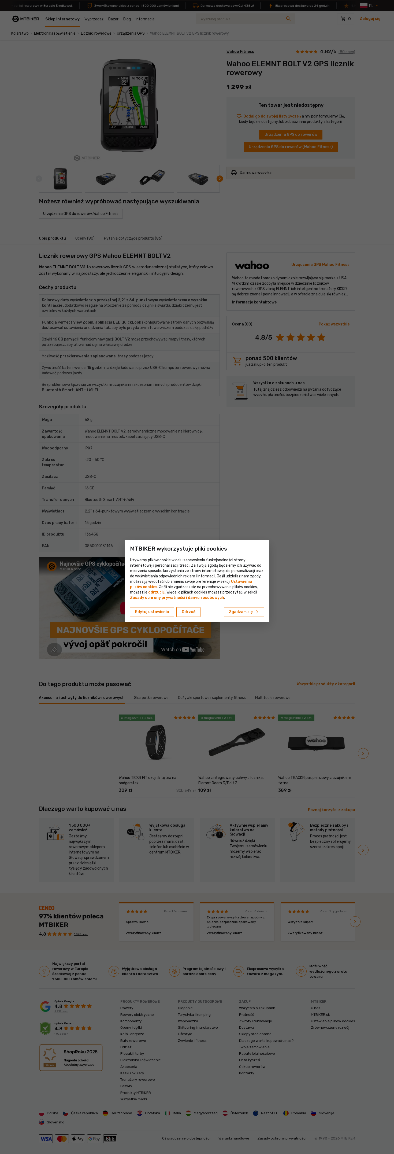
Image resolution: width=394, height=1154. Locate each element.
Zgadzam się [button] (244, 612)
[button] (156, 592)
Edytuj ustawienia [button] (152, 612)
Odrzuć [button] (188, 612)
